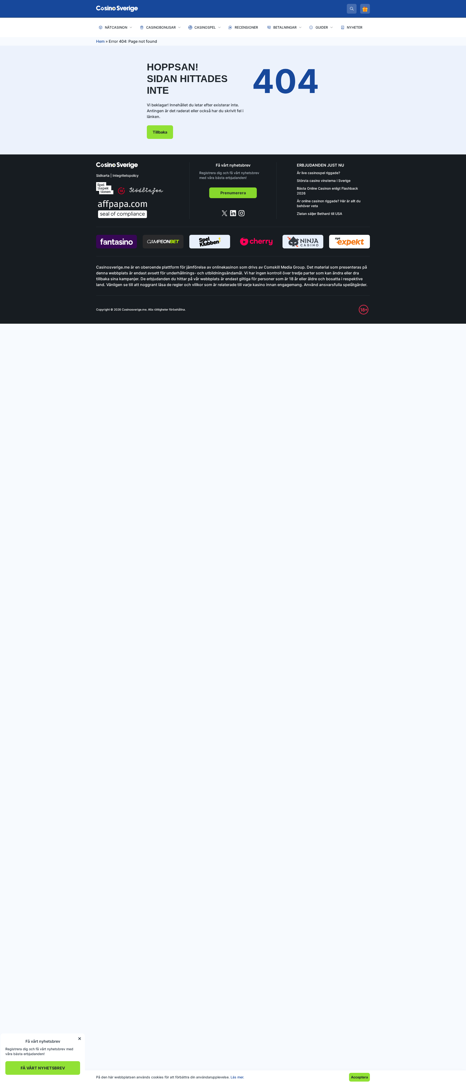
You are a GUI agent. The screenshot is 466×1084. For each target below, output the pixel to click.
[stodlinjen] (146, 193)
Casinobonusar (161, 27)
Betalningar (285, 27)
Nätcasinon (116, 27)
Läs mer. (237, 1077)
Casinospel (205, 27)
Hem (100, 41)
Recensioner (246, 27)
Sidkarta (102, 175)
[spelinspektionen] (104, 188)
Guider (322, 27)
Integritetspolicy (126, 175)
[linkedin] (233, 213)
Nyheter (354, 27)
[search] (351, 8)
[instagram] (241, 213)
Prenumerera (233, 192)
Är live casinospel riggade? (318, 173)
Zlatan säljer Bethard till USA (319, 214)
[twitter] (224, 213)
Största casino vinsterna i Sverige (323, 180)
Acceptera (359, 1077)
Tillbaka (160, 132)
